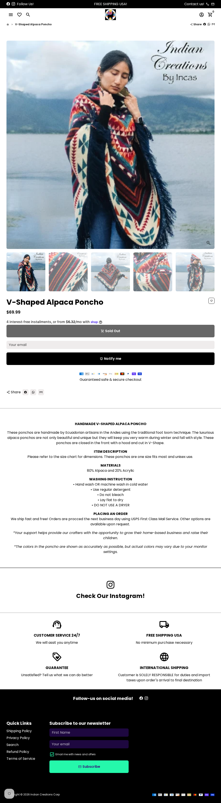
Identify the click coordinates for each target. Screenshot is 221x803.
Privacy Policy (18, 737)
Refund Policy (17, 751)
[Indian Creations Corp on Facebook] (8, 4)
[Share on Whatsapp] (209, 24)
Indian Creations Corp (45, 794)
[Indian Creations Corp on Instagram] (13, 4)
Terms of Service (20, 758)
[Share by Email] (213, 24)
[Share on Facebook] (204, 24)
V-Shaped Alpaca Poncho (33, 24)
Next (209, 145)
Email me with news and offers (75, 754)
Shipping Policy (19, 730)
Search (12, 744)
